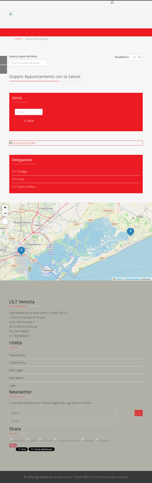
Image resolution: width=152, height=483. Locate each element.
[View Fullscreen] (5, 221)
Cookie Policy (17, 362)
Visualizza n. (122, 57)
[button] (130, 232)
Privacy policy (17, 355)
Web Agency (16, 378)
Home (18, 38)
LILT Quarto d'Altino (23, 186)
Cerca (30, 121)
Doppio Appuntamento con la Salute (44, 76)
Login (12, 385)
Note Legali (16, 370)
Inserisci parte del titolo (23, 56)
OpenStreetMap (132, 279)
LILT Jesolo (18, 179)
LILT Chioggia (19, 171)
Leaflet (118, 279)
